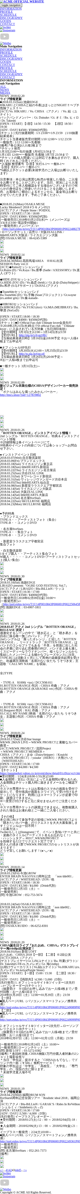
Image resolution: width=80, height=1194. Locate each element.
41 (7, 1170)
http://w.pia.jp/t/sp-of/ (32, 353)
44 (16, 1170)
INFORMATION (11, 8)
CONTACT (7, 24)
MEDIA (5, 92)
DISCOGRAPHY (11, 18)
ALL (3, 86)
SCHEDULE (8, 14)
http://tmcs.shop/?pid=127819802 (20, 395)
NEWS (4, 89)
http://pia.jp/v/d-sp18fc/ (33, 335)
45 (19, 1170)
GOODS (5, 21)
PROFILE (6, 11)
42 (10, 1170)
